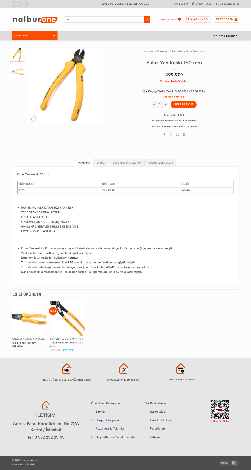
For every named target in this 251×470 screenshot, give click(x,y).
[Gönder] (147, 19)
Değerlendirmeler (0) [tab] (127, 162)
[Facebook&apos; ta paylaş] (164, 135)
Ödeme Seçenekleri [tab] (160, 162)
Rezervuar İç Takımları (110, 428)
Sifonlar (101, 411)
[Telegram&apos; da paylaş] (184, 135)
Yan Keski (191, 126)
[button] (197, 19)
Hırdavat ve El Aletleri (156, 51)
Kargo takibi (158, 411)
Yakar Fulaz (178, 126)
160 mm (166, 126)
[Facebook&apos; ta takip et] (14, 4)
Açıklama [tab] (84, 162)
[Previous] (33, 85)
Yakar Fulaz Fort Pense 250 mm (66, 344)
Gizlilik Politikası (161, 420)
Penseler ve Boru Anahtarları (188, 51)
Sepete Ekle (183, 104)
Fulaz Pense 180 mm (24, 342)
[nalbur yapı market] (35, 19)
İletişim (155, 437)
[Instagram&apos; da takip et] (20, 4)
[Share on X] (171, 135)
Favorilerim (157, 428)
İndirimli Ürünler (225, 36)
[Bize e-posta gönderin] (26, 4)
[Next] (97, 85)
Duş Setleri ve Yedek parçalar (115, 437)
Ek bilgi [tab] (101, 162)
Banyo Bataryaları (107, 420)
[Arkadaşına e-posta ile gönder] (178, 135)
